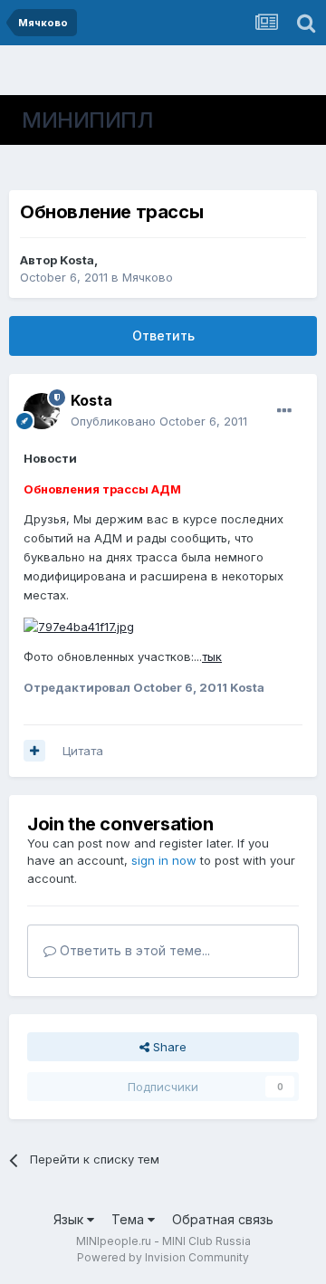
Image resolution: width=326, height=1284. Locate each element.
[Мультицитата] (34, 751)
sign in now (164, 860)
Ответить (163, 335)
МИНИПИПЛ (87, 120)
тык (212, 656)
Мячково (147, 277)
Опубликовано (159, 421)
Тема (129, 1219)
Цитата (82, 750)
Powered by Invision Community (163, 1257)
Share (168, 1047)
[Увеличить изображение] (79, 625)
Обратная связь (222, 1219)
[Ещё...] (284, 411)
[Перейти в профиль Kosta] (42, 411)
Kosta (77, 260)
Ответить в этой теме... (133, 950)
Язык (70, 1219)
